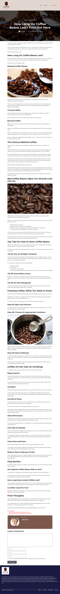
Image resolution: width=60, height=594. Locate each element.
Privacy (56, 590)
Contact (44, 590)
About (39, 590)
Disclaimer (50, 590)
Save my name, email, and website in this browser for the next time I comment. (27, 558)
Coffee (45, 5)
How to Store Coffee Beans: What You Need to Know (19, 512)
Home (40, 5)
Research (9, 490)
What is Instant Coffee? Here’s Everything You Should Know (20, 513)
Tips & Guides (53, 5)
